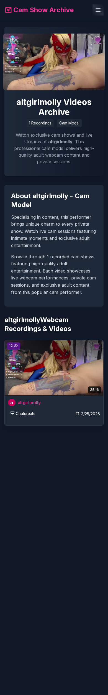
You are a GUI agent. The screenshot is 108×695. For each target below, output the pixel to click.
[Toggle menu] (98, 10)
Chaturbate (25, 413)
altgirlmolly (29, 402)
